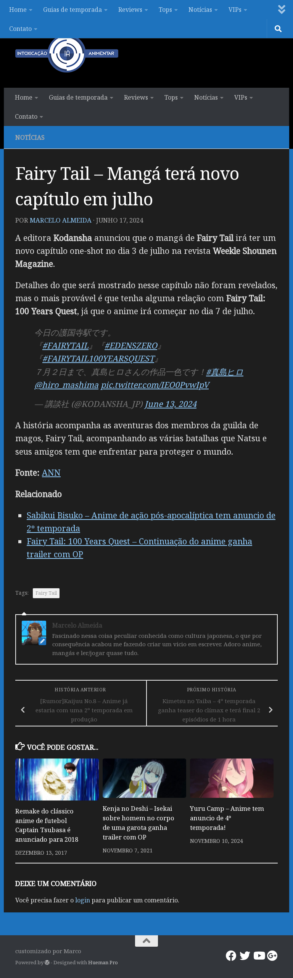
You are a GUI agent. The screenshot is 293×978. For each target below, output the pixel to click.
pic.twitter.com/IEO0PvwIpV (155, 384)
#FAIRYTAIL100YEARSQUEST (98, 358)
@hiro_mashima (66, 384)
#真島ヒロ (224, 371)
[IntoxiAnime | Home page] (66, 53)
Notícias (200, 9)
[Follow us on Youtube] (258, 956)
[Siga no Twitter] (245, 956)
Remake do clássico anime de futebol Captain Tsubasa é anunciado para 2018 (46, 825)
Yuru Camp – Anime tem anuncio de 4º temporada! (227, 818)
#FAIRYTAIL (65, 345)
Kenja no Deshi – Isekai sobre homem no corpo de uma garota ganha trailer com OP (138, 822)
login (82, 900)
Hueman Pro (103, 962)
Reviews (130, 9)
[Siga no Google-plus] (272, 956)
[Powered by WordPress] (47, 962)
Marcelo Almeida (61, 220)
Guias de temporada (72, 9)
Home (18, 9)
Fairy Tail (46, 593)
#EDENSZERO (131, 345)
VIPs (235, 9)
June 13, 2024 (170, 403)
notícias (30, 137)
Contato (20, 28)
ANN (51, 472)
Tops (165, 9)
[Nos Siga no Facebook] (231, 956)
